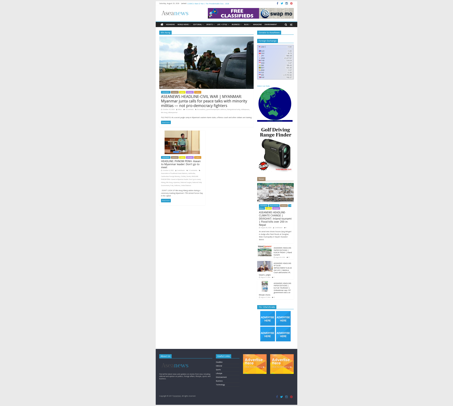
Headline (219, 362)
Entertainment (221, 377)
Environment (271, 24)
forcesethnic (201, 109)
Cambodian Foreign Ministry (170, 176)
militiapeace (245, 109)
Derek (189, 176)
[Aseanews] (162, 24)
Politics (197, 92)
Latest (182, 92)
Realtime (270, 121)
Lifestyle (190, 92)
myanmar (176, 182)
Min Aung (164, 112)
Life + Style (222, 24)
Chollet (183, 176)
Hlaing (163, 182)
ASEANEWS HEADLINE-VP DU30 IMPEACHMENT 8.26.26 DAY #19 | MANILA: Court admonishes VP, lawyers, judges (275, 269)
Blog (246, 24)
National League (186, 182)
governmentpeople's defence (216, 109)
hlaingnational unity (233, 109)
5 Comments (192, 170)
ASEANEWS (170, 24)
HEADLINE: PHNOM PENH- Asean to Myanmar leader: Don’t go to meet (181, 164)
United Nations (186, 185)
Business (236, 24)
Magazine (257, 24)
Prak (171, 185)
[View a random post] (291, 24)
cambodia (191, 173)
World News (183, 24)
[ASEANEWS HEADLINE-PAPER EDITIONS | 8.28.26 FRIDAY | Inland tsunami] (265, 247)
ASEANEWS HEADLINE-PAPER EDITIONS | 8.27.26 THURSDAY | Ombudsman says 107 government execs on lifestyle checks (275, 289)
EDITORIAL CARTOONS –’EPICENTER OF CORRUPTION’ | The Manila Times (216, 3)
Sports (209, 24)
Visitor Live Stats (263, 86)
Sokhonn (177, 185)
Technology (220, 385)
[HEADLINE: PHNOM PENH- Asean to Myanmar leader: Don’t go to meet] (182, 132)
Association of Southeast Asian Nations (174, 173)
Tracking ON (278, 121)
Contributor (181, 170)
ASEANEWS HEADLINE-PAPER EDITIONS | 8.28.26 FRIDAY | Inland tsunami (283, 251)
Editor (180, 109)
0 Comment (189, 109)
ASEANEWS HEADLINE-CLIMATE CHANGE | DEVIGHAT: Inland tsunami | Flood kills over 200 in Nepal (275, 218)
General (174, 92)
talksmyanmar (173, 112)
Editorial (197, 24)
